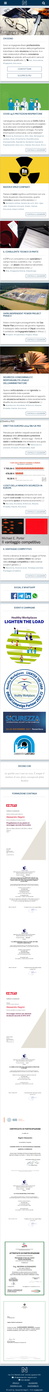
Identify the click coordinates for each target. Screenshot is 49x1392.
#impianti (9, 335)
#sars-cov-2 (19, 145)
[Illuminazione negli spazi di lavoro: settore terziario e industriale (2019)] (24, 985)
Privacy (16, 1383)
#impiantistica (19, 335)
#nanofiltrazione (32, 139)
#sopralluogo (31, 271)
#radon (28, 206)
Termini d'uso (16, 1386)
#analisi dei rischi (27, 203)
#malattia (6, 408)
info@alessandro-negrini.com (25, 1377)
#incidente (21, 405)
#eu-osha (9, 504)
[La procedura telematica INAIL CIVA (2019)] (24, 923)
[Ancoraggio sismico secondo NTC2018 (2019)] (24, 1048)
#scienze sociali (21, 568)
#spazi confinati (18, 209)
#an (30, 60)
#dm (27, 136)
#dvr (37, 203)
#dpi (31, 136)
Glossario (33, 1383)
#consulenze (38, 60)
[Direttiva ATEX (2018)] (24, 1361)
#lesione (38, 405)
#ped (33, 448)
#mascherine (20, 139)
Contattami (24, 69)
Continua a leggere (35, 150)
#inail (12, 139)
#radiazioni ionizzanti (16, 206)
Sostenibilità (33, 1386)
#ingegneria (7, 63)
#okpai (35, 335)
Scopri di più (24, 75)
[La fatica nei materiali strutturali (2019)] (24, 1237)
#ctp (7, 271)
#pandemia (20, 142)
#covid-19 (9, 136)
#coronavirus (19, 136)
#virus (43, 145)
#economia (10, 568)
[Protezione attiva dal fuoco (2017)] (24, 1299)
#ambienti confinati (13, 203)
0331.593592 (25, 1380)
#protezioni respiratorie (34, 142)
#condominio (11, 405)
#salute (28, 145)
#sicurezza (17, 63)
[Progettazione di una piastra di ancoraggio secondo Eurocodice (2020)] (24, 860)
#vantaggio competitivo (12, 571)
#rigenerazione (9, 145)
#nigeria (29, 335)
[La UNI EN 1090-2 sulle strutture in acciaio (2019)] (24, 1111)
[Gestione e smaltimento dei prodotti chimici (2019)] (24, 1174)
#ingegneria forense (17, 271)
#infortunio (30, 405)
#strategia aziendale (35, 568)
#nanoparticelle (9, 142)
